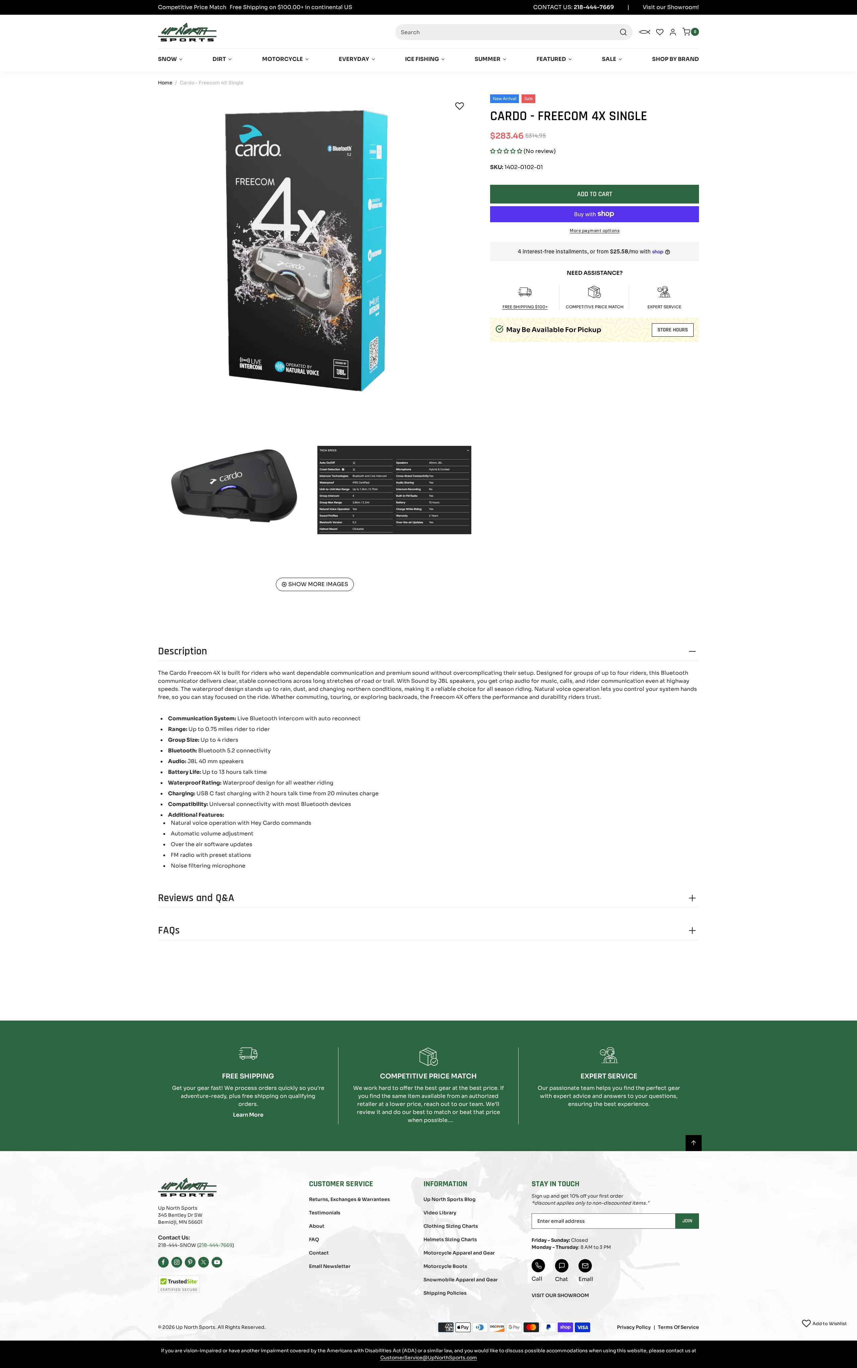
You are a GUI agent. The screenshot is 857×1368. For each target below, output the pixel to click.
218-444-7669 (215, 1245)
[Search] (623, 32)
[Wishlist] (459, 106)
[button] (506, 151)
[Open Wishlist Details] (660, 32)
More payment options (594, 230)
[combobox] (514, 32)
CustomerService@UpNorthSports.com (428, 1358)
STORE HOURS (672, 329)
